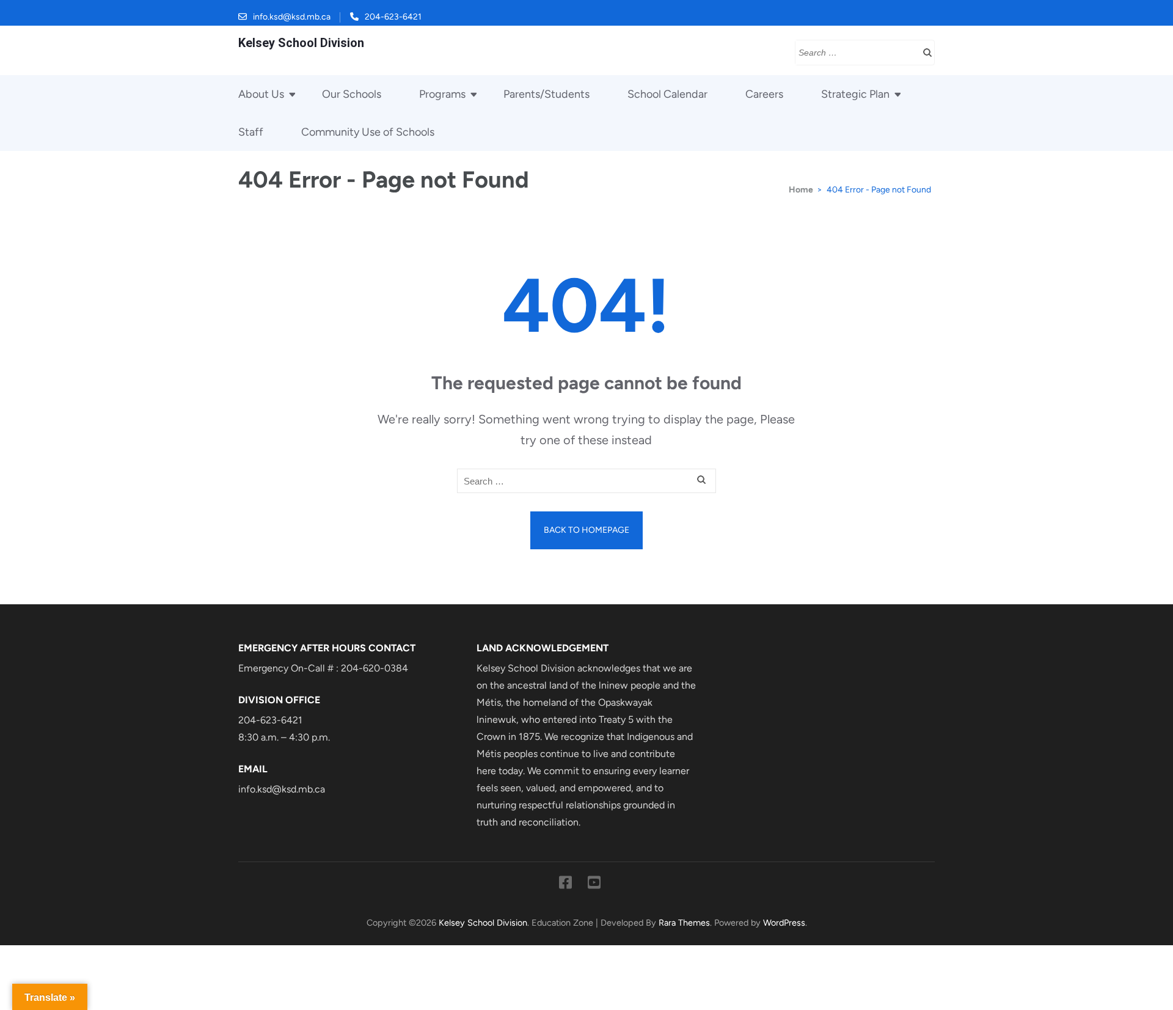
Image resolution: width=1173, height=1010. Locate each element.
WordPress (784, 922)
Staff (250, 132)
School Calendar (667, 94)
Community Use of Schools (367, 132)
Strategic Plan (855, 94)
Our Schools (351, 94)
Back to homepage (586, 530)
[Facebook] (565, 884)
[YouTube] (594, 884)
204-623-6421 (393, 17)
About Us (261, 94)
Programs (442, 94)
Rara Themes (684, 922)
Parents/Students (546, 94)
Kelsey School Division (301, 42)
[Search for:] (855, 51)
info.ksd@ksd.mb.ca (292, 17)
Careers (764, 94)
